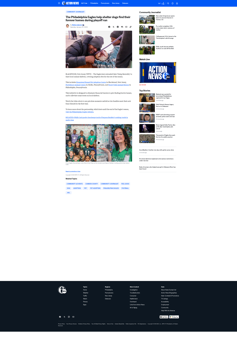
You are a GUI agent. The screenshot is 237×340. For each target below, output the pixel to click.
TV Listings (164, 299)
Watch (85, 299)
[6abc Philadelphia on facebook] (60, 317)
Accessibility (165, 301)
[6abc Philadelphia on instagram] (69, 317)
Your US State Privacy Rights (98, 323)
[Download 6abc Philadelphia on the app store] (164, 316)
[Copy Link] (130, 26)
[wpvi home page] (62, 290)
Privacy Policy (61, 323)
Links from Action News (137, 304)
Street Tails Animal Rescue (118, 84)
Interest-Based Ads (119, 323)
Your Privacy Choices (71, 323)
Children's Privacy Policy (84, 323)
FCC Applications (142, 323)
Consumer (133, 296)
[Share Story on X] (113, 26)
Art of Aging (133, 307)
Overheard (133, 301)
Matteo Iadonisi (77, 25)
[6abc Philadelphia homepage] (70, 3)
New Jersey (115, 3)
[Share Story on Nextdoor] (122, 26)
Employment (165, 304)
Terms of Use (110, 323)
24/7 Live (84, 3)
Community (164, 307)
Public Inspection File (131, 323)
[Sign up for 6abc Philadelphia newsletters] (73, 317)
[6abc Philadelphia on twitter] (64, 317)
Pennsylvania (105, 3)
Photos (85, 301)
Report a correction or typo (73, 171)
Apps (84, 304)
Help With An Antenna (168, 310)
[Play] (157, 72)
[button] (59, 3)
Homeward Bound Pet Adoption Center (91, 82)
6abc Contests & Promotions (170, 296)
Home (85, 290)
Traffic (85, 296)
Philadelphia (94, 3)
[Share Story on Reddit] (117, 26)
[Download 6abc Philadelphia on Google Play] (174, 316)
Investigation (134, 290)
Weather (85, 293)
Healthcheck (133, 299)
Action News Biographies (169, 293)
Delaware (125, 3)
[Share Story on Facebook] (109, 26)
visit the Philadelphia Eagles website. (80, 112)
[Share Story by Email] (126, 26)
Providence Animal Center (76, 84)
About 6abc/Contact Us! (168, 290)
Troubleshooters (135, 293)
